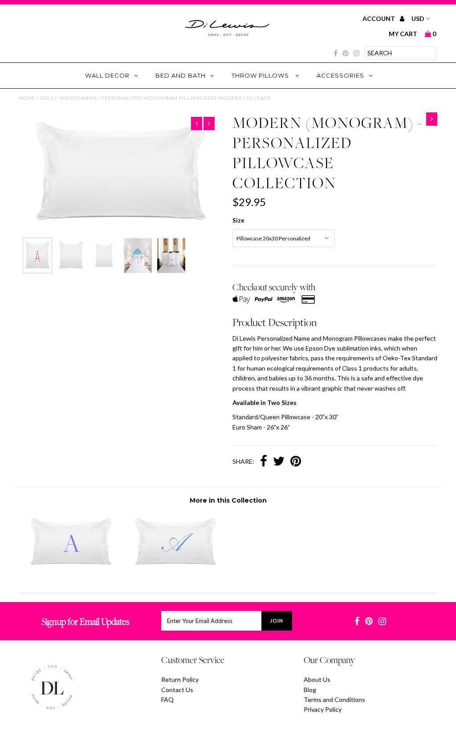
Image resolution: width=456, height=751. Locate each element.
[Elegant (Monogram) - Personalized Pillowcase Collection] (176, 570)
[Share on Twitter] (279, 462)
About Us (317, 679)
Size (238, 220)
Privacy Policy (323, 709)
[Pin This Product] (295, 462)
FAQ (167, 699)
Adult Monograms (68, 98)
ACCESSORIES (340, 75)
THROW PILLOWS (261, 75)
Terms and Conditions (334, 699)
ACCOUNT (379, 18)
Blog (310, 689)
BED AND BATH (180, 75)
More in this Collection (228, 500)
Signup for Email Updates (85, 621)
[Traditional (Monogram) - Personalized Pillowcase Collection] (71, 570)
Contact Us (177, 689)
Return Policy (180, 679)
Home (27, 98)
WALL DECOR (107, 75)
